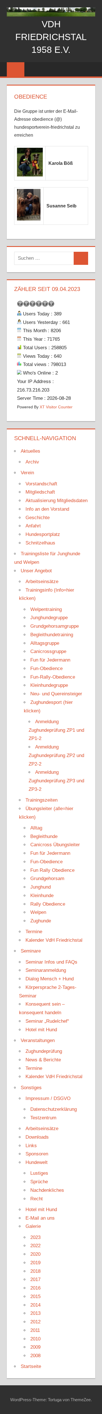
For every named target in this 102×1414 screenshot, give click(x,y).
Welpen (38, 912)
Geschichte (38, 517)
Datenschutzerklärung (53, 1109)
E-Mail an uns (40, 1218)
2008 (35, 1355)
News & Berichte (43, 1059)
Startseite (31, 1366)
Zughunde (40, 921)
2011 (35, 1330)
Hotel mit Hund (41, 1029)
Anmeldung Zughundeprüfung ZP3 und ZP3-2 (56, 781)
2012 (35, 1321)
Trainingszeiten (42, 800)
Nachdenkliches (47, 1190)
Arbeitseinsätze (42, 581)
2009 (35, 1347)
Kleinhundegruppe (49, 685)
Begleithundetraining (51, 634)
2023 (35, 1237)
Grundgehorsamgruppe (54, 626)
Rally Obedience (47, 904)
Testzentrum (43, 1117)
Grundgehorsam (47, 878)
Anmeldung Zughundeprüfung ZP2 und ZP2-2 (56, 755)
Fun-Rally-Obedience (52, 677)
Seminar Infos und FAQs (51, 962)
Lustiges (39, 1173)
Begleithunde (44, 836)
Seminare (31, 951)
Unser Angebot (36, 570)
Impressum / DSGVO (48, 1098)
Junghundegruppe (49, 617)
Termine (34, 931)
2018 (35, 1271)
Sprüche (39, 1181)
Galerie (33, 1226)
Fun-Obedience (46, 668)
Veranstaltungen (38, 1040)
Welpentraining (46, 609)
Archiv (32, 462)
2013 (35, 1313)
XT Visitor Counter (56, 407)
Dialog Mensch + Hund (50, 979)
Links (31, 1145)
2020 (35, 1254)
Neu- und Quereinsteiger (56, 693)
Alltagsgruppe (44, 643)
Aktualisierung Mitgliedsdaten (57, 500)
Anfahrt (33, 526)
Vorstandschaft (41, 483)
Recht (36, 1198)
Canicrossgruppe (48, 651)
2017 (35, 1279)
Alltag (36, 828)
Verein (27, 472)
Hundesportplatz (43, 534)
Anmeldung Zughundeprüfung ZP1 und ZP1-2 (56, 730)
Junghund (40, 887)
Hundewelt (37, 1162)
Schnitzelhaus (40, 543)
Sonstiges (31, 1087)
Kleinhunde (42, 895)
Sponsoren (37, 1154)
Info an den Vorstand (47, 509)
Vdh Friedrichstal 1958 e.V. (51, 37)
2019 (35, 1262)
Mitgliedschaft (40, 492)
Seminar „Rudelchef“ (47, 1021)
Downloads (37, 1137)
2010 (35, 1339)
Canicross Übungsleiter (55, 844)
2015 (35, 1296)
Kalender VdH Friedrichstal (54, 940)
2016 (35, 1288)
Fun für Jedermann (50, 660)
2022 (35, 1245)
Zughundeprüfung (44, 1051)
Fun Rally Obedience (52, 870)
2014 (35, 1305)
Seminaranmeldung (46, 970)
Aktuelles (30, 451)
